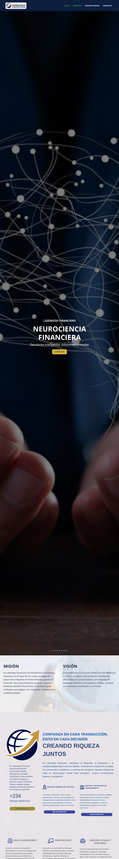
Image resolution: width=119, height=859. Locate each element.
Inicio (67, 6)
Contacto (107, 6)
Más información (22, 808)
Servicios (77, 6)
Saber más (59, 348)
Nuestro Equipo (92, 6)
